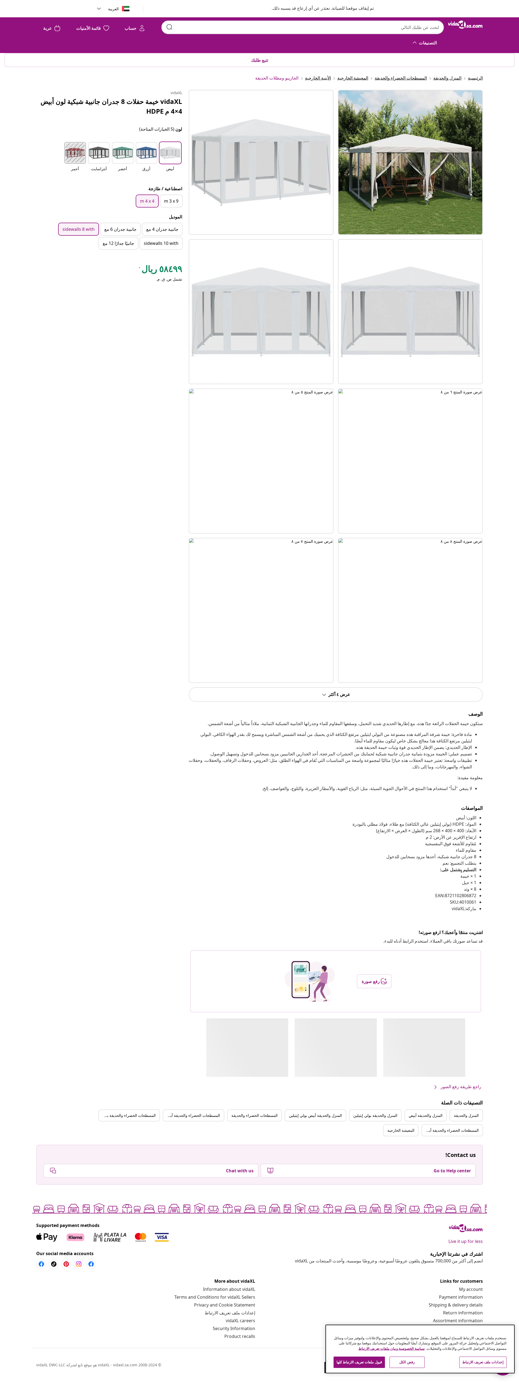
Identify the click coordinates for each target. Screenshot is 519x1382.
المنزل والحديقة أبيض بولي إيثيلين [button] (315, 1115)
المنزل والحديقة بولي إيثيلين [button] (375, 1115)
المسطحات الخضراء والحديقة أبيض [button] (192, 1115)
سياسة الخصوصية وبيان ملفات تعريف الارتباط (391, 1348)
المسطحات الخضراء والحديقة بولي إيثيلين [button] (127, 1115)
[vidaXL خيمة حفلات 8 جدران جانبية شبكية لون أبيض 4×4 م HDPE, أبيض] (261, 162)
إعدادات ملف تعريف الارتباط (230, 1313)
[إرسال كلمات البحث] (169, 27)
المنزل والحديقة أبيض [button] (426, 1115)
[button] (317, 8)
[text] (160, 270)
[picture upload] (310, 981)
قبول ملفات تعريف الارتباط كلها (359, 1362)
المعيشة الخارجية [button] (400, 1130)
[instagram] (78, 1264)
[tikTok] (53, 1264)
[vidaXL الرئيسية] (465, 25)
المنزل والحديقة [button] (466, 1115)
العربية (113, 8)
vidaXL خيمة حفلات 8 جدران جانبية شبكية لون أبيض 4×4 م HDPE (111, 106)
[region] (420, 1349)
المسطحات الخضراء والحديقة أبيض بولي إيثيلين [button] (450, 1130)
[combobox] (302, 27)
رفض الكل (406, 1362)
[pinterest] (66, 1264)
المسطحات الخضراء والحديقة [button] (254, 1115)
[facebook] (91, 1264)
